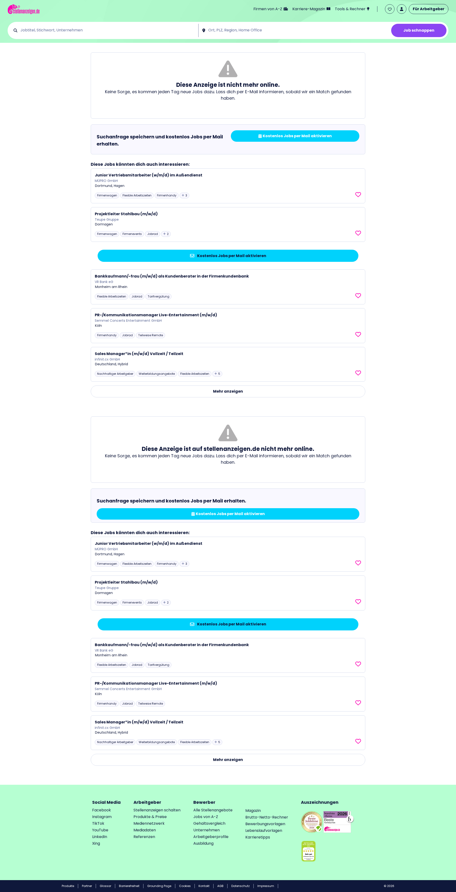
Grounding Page (159, 886)
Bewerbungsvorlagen (265, 824)
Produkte (68, 886)
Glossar (105, 886)
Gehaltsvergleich (209, 823)
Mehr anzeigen (228, 391)
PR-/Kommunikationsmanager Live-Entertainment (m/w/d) (156, 315)
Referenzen (144, 836)
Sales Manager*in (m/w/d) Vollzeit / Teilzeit (139, 353)
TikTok (98, 823)
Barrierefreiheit (129, 886)
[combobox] (107, 30)
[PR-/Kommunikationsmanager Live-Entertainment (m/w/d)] (228, 325)
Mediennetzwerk (149, 823)
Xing (96, 843)
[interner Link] (24, 9)
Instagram (102, 816)
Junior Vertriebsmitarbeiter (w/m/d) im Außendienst (148, 175)
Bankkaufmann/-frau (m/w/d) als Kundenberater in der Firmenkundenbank (172, 276)
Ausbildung (203, 843)
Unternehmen (206, 830)
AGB (220, 886)
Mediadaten (144, 830)
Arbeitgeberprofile (210, 836)
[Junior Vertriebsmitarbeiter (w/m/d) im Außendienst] (228, 186)
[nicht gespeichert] (358, 194)
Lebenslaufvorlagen (263, 830)
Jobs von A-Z (205, 816)
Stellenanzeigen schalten (156, 810)
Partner (87, 886)
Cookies (185, 886)
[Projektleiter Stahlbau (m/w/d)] (228, 224)
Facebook (101, 810)
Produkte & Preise (150, 816)
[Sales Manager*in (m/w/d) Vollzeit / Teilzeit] (228, 364)
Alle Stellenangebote (213, 810)
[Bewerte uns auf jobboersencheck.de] (312, 821)
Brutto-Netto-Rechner (266, 817)
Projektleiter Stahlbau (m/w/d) (126, 214)
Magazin (253, 810)
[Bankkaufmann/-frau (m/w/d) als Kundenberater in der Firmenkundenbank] (228, 287)
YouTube (100, 830)
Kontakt (204, 886)
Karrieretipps (257, 837)
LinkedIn (99, 836)
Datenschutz (240, 886)
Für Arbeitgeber (428, 9)
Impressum (265, 886)
